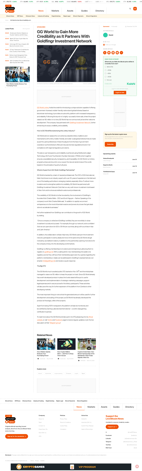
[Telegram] (117, 52)
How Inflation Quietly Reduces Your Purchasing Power (43, 353)
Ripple (83, 373)
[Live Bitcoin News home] (10, 9)
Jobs (40, 436)
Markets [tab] (55, 10)
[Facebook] (109, 52)
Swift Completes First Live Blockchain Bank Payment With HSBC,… (19, 61)
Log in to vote (120, 92)
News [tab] (41, 10)
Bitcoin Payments (78, 16)
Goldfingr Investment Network (80, 123)
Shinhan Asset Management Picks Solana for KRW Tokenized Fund (18, 56)
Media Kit (83, 419)
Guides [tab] (84, 10)
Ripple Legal (66, 16)
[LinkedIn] (113, 52)
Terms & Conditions (65, 422)
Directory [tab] (100, 10)
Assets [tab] (70, 10)
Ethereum (68, 373)
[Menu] (135, 8)
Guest (111, 35)
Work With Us (42, 432)
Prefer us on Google (110, 44)
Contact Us (42, 426)
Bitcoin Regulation (91, 16)
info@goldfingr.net (49, 261)
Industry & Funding (43, 16)
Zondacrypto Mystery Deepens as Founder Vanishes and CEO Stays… (19, 34)
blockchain (48, 373)
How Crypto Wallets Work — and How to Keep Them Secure (65, 353)
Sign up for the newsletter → (16, 436)
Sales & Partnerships (87, 429)
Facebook (58, 320)
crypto (76, 373)
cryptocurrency (58, 373)
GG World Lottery (43, 107)
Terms (32, 460)
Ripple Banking (56, 16)
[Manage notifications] (137, 466)
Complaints (63, 429)
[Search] (130, 8)
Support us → (112, 427)
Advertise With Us (86, 422)
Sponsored (41, 27)
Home (6, 20)
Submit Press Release (87, 426)
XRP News (20, 16)
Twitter (50, 320)
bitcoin (40, 373)
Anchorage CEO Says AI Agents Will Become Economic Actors (19, 45)
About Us (41, 419)
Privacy (37, 460)
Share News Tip (43, 429)
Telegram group (55, 323)
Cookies (42, 460)
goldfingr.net (49, 252)
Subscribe (110, 144)
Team (40, 422)
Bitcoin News (10, 16)
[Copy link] (121, 52)
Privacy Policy (63, 419)
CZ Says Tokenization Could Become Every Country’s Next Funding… (19, 50)
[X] (104, 52)
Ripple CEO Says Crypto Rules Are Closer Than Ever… (19, 39)
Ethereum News (30, 16)
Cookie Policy (63, 426)
